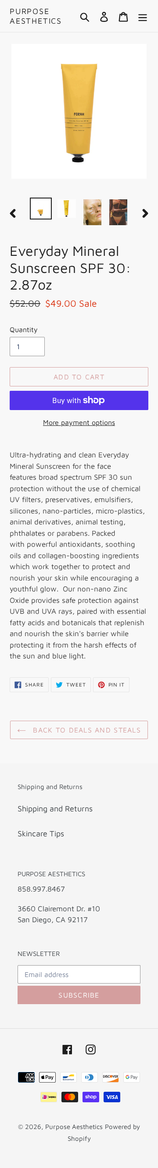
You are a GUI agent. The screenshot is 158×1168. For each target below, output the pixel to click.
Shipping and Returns (55, 808)
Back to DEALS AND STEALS (85, 730)
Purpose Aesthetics (36, 16)
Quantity (24, 329)
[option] (41, 208)
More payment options (79, 422)
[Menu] (142, 16)
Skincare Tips (41, 833)
